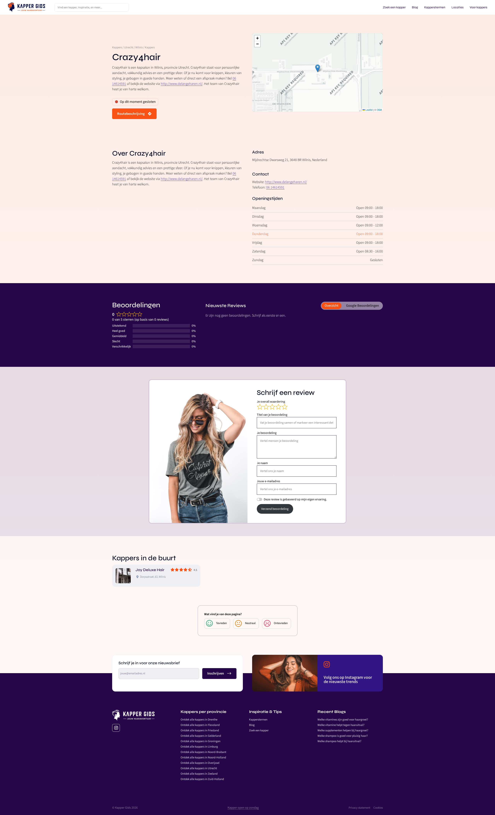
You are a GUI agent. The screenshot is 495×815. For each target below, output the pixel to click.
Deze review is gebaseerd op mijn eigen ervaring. (295, 499)
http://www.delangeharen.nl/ (181, 83)
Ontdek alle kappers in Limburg (199, 747)
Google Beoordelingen (362, 305)
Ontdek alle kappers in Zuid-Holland (202, 779)
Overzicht (331, 305)
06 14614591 (275, 187)
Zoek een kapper (259, 730)
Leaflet (369, 109)
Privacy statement (359, 808)
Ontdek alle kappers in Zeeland (199, 774)
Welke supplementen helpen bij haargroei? (342, 730)
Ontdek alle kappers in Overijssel (200, 763)
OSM (379, 109)
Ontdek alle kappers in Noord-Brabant (203, 752)
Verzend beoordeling (274, 509)
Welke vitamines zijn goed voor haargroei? (342, 720)
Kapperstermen (258, 720)
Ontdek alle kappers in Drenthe (199, 720)
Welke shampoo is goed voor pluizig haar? (342, 736)
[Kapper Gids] (26, 7)
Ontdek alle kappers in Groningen (200, 741)
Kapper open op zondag (243, 808)
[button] (317, 68)
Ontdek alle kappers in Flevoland (200, 725)
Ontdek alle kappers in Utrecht (199, 768)
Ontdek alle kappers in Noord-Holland (203, 757)
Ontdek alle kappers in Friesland (200, 730)
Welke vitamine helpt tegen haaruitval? (340, 725)
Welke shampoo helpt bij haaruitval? (339, 741)
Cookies (378, 808)
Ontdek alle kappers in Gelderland (201, 736)
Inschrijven (215, 673)
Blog (252, 725)
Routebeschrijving (131, 113)
